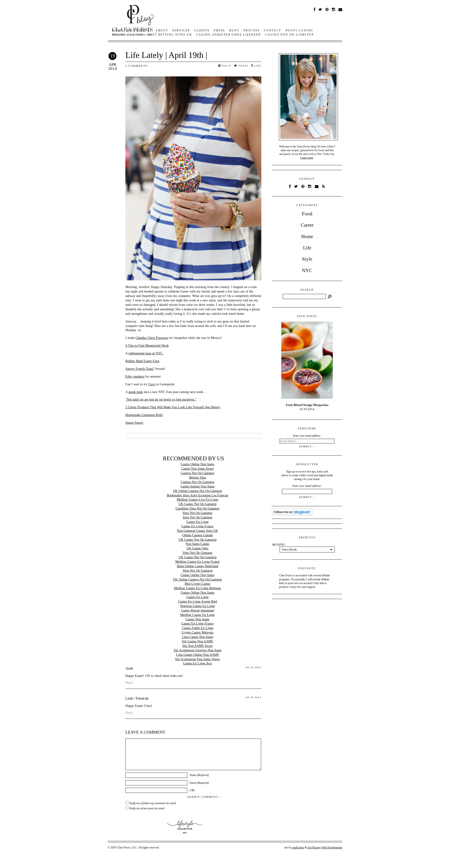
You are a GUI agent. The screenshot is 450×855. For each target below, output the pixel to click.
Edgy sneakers (134, 376)
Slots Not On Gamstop (198, 570)
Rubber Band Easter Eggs (142, 361)
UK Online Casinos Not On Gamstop (197, 491)
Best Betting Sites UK (170, 34)
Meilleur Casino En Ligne (197, 615)
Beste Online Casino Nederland (197, 566)
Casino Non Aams (197, 619)
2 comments (136, 65)
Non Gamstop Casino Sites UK (197, 530)
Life (307, 248)
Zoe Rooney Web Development (325, 847)
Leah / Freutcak (137, 698)
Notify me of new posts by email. (147, 808)
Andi (129, 668)
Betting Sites (197, 477)
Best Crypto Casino (197, 583)
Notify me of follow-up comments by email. (152, 803)
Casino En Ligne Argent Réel (197, 601)
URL (192, 790)
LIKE (257, 66)
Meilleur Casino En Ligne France (197, 561)
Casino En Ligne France (197, 526)
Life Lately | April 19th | (166, 55)
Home (307, 236)
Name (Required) (199, 775)
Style (307, 259)
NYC (307, 270)
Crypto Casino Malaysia (197, 632)
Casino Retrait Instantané (197, 610)
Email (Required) (199, 782)
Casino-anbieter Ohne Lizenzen (228, 34)
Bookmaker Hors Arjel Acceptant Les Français (197, 495)
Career (307, 225)
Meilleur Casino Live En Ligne (197, 499)
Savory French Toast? (139, 369)
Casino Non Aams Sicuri (197, 468)
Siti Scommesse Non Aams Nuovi (197, 659)
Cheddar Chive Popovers (151, 338)
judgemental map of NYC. (146, 353)
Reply (129, 682)
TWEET (242, 66)
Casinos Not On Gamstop (197, 473)
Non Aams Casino (197, 544)
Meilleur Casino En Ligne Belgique (197, 588)
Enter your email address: (307, 486)
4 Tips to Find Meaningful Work (147, 345)
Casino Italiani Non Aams (197, 486)
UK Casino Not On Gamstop (198, 504)
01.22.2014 (307, 407)
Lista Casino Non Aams (197, 637)
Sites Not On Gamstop (197, 513)
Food (307, 214)
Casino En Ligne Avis (197, 663)
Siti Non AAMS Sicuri (197, 646)
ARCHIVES (278, 544)
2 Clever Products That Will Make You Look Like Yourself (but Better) (172, 407)
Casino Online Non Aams (197, 464)
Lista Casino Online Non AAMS (197, 654)
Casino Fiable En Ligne (197, 628)
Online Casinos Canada (197, 535)
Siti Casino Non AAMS (197, 641)
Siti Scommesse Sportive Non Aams (197, 650)
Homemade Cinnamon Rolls (144, 415)
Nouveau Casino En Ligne (197, 606)
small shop (298, 847)
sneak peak (135, 392)
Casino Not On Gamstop (289, 34)
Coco (151, 384)
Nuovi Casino (299, 30)
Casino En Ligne (197, 522)
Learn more (306, 157)
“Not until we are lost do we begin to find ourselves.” (160, 399)
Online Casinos (128, 34)
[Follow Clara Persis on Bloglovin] (292, 514)
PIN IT (226, 66)
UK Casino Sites (197, 548)
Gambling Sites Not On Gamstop (197, 508)
